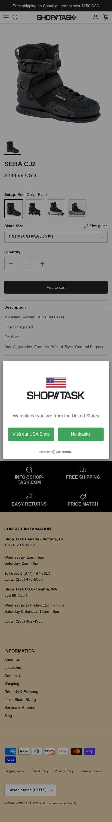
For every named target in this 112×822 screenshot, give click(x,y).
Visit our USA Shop (31, 434)
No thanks (81, 434)
